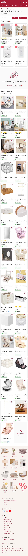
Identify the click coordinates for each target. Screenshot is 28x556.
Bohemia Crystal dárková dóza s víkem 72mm (12, 177)
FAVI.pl (8, 548)
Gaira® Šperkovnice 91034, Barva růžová (11, 438)
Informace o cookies (9, 533)
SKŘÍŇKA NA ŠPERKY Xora (7, 61)
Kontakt (5, 502)
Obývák (14, 479)
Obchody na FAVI (8, 519)
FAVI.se (8, 550)
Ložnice (23, 479)
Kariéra (5, 504)
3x (8, 240)
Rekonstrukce (14, 467)
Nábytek (3, 5)
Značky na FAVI (7, 521)
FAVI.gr (23, 550)
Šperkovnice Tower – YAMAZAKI (9, 329)
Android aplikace (9, 539)
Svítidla (5, 467)
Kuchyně (23, 467)
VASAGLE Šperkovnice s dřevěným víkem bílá (12, 133)
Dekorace (8, 5)
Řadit (15, 18)
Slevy (23, 490)
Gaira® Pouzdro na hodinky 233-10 (10, 394)
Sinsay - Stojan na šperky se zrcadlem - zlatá (12, 264)
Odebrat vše (9, 85)
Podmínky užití (7, 531)
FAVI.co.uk (13, 550)
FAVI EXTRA (6, 529)
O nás (5, 517)
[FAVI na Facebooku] (4, 511)
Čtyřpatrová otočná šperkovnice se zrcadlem (12, 112)
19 (12, 97)
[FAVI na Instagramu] (7, 511)
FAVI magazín (7, 525)
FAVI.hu (17, 548)
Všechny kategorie (20, 5)
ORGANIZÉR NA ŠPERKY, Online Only (10, 307)
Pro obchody (7, 527)
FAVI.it (4, 550)
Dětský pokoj (5, 491)
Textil (13, 5)
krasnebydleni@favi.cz (10, 500)
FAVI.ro (13, 548)
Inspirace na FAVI (8, 523)
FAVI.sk (4, 548)
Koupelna (5, 479)
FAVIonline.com (6, 543)
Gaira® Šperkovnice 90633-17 (8, 286)
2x (8, 37)
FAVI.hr (22, 548)
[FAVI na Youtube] (10, 511)
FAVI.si (3, 552)
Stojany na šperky (11, 8)
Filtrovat (24, 18)
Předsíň (14, 490)
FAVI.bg (19, 550)
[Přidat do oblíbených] (26, 47)
